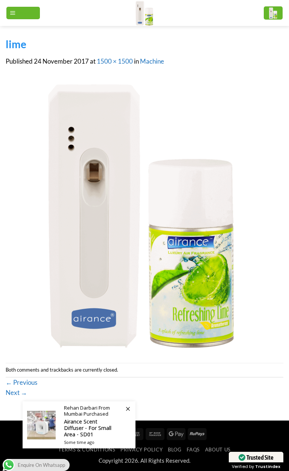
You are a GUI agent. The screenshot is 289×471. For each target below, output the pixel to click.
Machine (152, 61)
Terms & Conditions (86, 450)
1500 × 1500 (115, 61)
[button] (23, 13)
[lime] (144, 214)
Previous (21, 382)
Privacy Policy (141, 450)
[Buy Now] (79, 424)
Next (16, 392)
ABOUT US (218, 450)
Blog (175, 450)
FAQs (193, 450)
